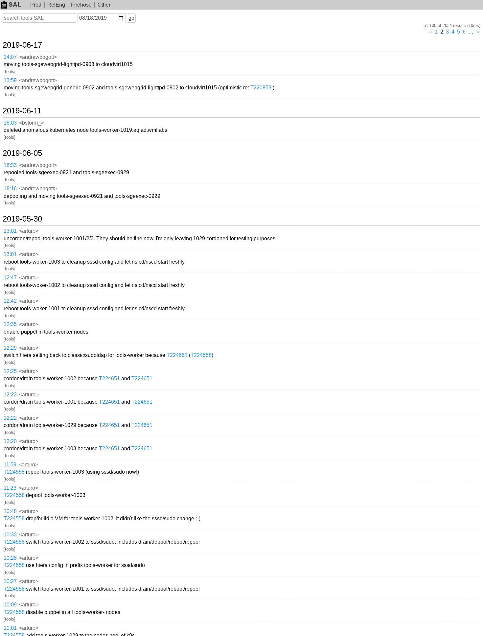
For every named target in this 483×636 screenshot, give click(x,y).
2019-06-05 (22, 153)
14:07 (10, 57)
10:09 (10, 604)
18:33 (10, 165)
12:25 (10, 371)
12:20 (10, 441)
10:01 (10, 628)
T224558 (201, 355)
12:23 (10, 394)
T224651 (177, 355)
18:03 (10, 123)
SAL (15, 4)
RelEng (56, 5)
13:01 (10, 231)
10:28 (10, 558)
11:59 (10, 464)
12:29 (10, 348)
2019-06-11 (22, 110)
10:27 (10, 581)
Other (104, 5)
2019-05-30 (22, 219)
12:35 (10, 324)
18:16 (10, 188)
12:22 (10, 418)
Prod (35, 5)
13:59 (10, 80)
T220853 (260, 87)
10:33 (10, 534)
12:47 (10, 277)
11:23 (10, 488)
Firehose (81, 5)
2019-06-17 (22, 45)
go (131, 18)
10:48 (10, 511)
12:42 (10, 301)
